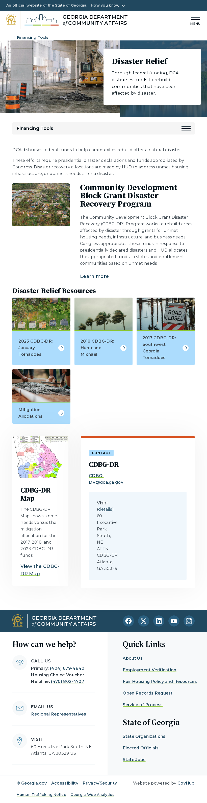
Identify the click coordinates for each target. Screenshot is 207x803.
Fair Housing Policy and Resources (160, 681)
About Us (133, 658)
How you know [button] (105, 5)
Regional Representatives (58, 714)
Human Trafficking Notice (41, 794)
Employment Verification (149, 669)
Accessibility (64, 783)
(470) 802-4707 (67, 681)
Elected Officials (140, 748)
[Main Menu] (193, 20)
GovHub (186, 783)
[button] (186, 128)
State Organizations (144, 736)
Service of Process (143, 704)
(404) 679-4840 (67, 668)
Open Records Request (147, 693)
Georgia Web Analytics (92, 794)
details (105, 509)
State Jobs (134, 759)
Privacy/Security (100, 783)
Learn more (94, 276)
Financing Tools (32, 37)
